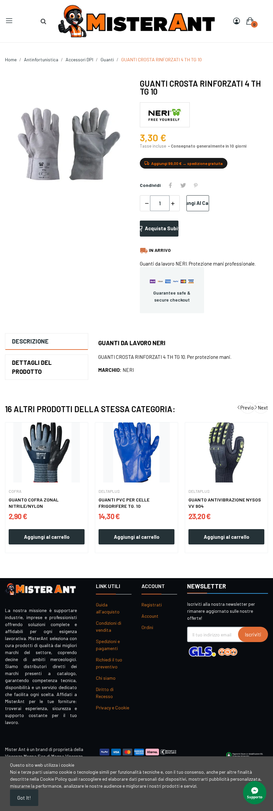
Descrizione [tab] (30, 341)
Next (263, 407)
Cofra (15, 491)
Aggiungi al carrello (197, 203)
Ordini (147, 627)
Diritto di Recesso (105, 692)
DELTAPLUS (109, 491)
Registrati (151, 604)
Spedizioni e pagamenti (108, 644)
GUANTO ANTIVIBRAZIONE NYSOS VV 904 (224, 503)
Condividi (170, 185)
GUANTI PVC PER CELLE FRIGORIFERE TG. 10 (124, 503)
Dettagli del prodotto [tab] (32, 367)
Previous (248, 407)
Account (149, 616)
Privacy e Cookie (112, 707)
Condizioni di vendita (108, 626)
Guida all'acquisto (108, 608)
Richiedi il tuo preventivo (109, 663)
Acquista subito (161, 228)
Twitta (183, 185)
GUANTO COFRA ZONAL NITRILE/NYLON (34, 503)
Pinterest (195, 185)
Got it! (24, 798)
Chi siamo (106, 678)
